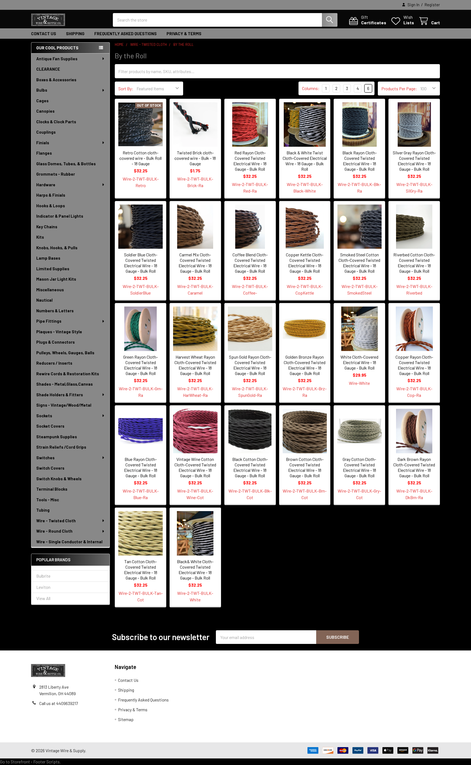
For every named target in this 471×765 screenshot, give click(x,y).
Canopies (45, 111)
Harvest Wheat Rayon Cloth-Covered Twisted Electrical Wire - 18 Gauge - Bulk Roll (195, 365)
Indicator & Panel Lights (59, 216)
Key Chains (46, 226)
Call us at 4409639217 (58, 703)
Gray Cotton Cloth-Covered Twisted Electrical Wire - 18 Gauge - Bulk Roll (359, 467)
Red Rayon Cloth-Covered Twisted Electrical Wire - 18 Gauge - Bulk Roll (250, 161)
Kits (40, 237)
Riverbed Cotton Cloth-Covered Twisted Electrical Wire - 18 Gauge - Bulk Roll (414, 263)
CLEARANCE (48, 69)
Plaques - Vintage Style (59, 331)
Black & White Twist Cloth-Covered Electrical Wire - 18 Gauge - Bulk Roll (305, 161)
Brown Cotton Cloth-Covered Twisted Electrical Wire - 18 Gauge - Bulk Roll (305, 467)
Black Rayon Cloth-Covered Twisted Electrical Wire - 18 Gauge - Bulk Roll (359, 161)
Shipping (75, 33)
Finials (42, 142)
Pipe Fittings (48, 321)
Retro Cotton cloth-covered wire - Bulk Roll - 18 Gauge (140, 158)
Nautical (44, 300)
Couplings (46, 132)
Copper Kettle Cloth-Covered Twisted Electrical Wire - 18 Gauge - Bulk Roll (304, 263)
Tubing (43, 510)
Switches (45, 457)
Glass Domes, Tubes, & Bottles (66, 163)
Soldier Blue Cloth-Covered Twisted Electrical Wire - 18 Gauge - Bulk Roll (140, 263)
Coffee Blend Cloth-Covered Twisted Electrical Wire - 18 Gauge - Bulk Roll (250, 263)
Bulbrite (43, 575)
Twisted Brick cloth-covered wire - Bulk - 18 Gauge (195, 158)
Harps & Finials (50, 195)
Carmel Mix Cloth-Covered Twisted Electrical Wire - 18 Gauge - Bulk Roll (195, 263)
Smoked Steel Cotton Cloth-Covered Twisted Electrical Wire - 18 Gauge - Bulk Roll (359, 263)
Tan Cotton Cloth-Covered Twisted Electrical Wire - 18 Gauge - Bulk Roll (140, 569)
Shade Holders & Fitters (59, 394)
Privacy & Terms (184, 33)
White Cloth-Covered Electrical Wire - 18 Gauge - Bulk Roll (359, 362)
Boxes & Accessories (56, 79)
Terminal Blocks (51, 489)
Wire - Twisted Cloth (56, 520)
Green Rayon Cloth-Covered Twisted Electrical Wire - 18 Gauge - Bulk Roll (140, 365)
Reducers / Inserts (54, 363)
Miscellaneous (50, 289)
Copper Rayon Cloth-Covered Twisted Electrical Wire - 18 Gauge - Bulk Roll (414, 365)
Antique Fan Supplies (56, 58)
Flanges (44, 153)
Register (432, 4)
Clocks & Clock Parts (56, 121)
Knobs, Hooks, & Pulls (56, 247)
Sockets (44, 415)
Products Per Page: (399, 88)
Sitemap (126, 719)
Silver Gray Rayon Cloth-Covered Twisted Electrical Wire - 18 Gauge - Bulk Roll (414, 161)
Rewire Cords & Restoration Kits (67, 373)
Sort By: (125, 88)
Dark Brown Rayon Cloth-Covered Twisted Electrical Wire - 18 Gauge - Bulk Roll (414, 467)
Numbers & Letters (55, 310)
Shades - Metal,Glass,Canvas (64, 384)
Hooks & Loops (50, 205)
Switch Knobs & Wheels (58, 478)
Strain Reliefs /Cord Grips (61, 447)
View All (43, 598)
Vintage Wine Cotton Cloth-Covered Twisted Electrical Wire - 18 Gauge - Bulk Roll (195, 467)
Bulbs (41, 90)
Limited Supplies (52, 268)
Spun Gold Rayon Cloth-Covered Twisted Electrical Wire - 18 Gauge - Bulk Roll (250, 365)
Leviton (43, 587)
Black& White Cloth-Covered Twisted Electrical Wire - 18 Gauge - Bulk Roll (195, 569)
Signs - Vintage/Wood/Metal (63, 405)
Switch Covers (50, 468)
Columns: (310, 88)
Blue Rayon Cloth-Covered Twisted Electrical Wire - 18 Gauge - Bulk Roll (140, 467)
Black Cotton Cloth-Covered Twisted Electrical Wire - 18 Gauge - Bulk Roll (250, 467)
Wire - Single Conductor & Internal (69, 541)
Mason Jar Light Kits (56, 279)
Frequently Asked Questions (125, 33)
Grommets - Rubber (55, 174)
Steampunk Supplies (56, 436)
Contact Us (43, 33)
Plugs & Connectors (55, 342)
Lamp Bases (48, 258)
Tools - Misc (47, 499)
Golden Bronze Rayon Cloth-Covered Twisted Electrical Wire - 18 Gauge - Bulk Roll (304, 365)
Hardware (45, 184)
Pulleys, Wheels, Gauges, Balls (65, 352)
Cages (42, 100)
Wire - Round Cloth (54, 531)
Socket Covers (50, 426)
